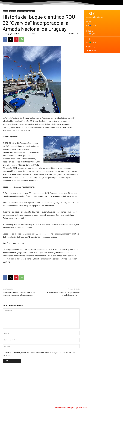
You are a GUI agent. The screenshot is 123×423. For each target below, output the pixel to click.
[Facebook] (5, 39)
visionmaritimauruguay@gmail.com (71, 407)
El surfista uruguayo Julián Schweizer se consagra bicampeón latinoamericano (19, 293)
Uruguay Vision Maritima (13, 34)
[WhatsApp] (21, 39)
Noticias (5, 11)
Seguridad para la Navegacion (26, 11)
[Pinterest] (16, 39)
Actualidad (13, 11)
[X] (10, 39)
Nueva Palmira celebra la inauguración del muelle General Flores (63, 293)
